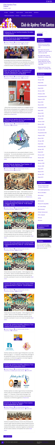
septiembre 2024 (43, 96)
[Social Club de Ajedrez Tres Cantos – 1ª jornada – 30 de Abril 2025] (19, 181)
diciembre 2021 (42, 146)
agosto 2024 (42, 99)
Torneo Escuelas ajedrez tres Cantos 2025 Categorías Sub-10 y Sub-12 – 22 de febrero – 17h (19, 244)
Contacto (36, 12)
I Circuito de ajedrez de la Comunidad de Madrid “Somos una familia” (18, 120)
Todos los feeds (40, 246)
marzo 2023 (41, 121)
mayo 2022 (41, 141)
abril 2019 (41, 177)
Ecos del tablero (42, 192)
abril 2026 (41, 82)
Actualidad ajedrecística (15, 44)
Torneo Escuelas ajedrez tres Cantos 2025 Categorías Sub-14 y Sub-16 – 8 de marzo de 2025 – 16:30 (19, 203)
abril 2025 (41, 88)
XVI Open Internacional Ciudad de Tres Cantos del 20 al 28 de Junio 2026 (45, 51)
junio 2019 (41, 171)
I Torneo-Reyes (42, 206)
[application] (44, 233)
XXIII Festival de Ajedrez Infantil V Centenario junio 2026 (16, 38)
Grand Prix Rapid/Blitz (44, 203)
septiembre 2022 (43, 132)
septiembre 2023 (43, 107)
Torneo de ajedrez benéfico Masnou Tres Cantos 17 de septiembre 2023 (18, 365)
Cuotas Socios (28, 12)
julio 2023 (41, 110)
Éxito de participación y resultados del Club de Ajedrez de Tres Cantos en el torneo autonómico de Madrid (18, 72)
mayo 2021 (41, 149)
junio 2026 (41, 77)
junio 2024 (41, 105)
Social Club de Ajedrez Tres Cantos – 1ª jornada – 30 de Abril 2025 (18, 165)
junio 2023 (41, 113)
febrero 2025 (42, 93)
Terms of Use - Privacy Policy (26, 442)
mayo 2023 (41, 116)
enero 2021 (41, 157)
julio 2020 (41, 160)
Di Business (45, 442)
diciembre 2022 (42, 127)
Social (11, 170)
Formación (41, 201)
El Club (6, 12)
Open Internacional (43, 212)
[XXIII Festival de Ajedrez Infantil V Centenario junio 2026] (19, 52)
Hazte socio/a (19, 12)
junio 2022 (41, 138)
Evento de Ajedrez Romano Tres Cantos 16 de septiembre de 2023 (18, 403)
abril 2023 (41, 118)
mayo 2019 (41, 174)
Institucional (42, 209)
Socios (22, 370)
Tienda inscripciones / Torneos (11, 15)
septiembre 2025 (43, 85)
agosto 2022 (42, 135)
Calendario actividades (26, 15)
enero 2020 (41, 166)
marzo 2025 (41, 91)
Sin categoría (42, 214)
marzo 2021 (41, 155)
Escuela (11, 12)
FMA (40, 198)
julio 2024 (41, 102)
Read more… (28, 65)
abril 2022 (41, 143)
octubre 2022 (42, 130)
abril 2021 (41, 152)
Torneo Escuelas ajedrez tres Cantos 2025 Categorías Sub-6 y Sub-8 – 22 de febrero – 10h (19, 285)
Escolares (12, 209)
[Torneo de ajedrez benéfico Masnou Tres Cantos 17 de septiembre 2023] (19, 381)
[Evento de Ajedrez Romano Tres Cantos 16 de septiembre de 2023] (19, 415)
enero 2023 (41, 124)
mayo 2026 (41, 79)
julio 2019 (41, 168)
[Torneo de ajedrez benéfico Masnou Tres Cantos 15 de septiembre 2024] (19, 342)
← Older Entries (7, 436)
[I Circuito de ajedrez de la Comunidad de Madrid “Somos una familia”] (19, 139)
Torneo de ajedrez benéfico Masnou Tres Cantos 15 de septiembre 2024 (18, 325)
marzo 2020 (41, 163)
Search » (40, 34)
